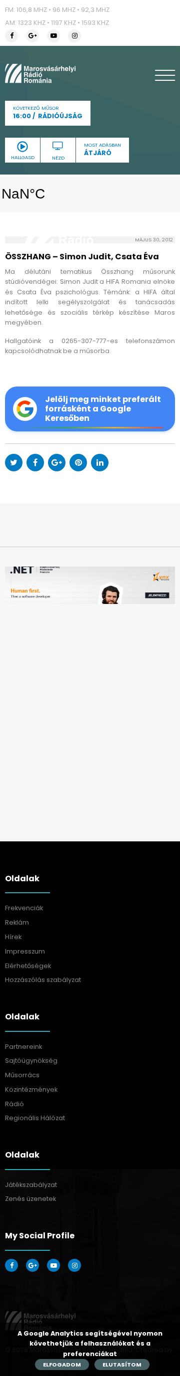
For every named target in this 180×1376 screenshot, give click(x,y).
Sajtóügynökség (31, 1060)
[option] (90, 585)
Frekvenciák (24, 908)
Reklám (17, 922)
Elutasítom (122, 1365)
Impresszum (25, 951)
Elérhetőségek (28, 966)
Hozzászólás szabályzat (43, 980)
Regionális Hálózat (35, 1118)
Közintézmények (31, 1089)
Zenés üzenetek (30, 1198)
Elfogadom (62, 1365)
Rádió (14, 1104)
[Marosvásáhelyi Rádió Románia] (40, 73)
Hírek (13, 937)
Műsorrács (22, 1075)
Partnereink (23, 1046)
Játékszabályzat (31, 1184)
